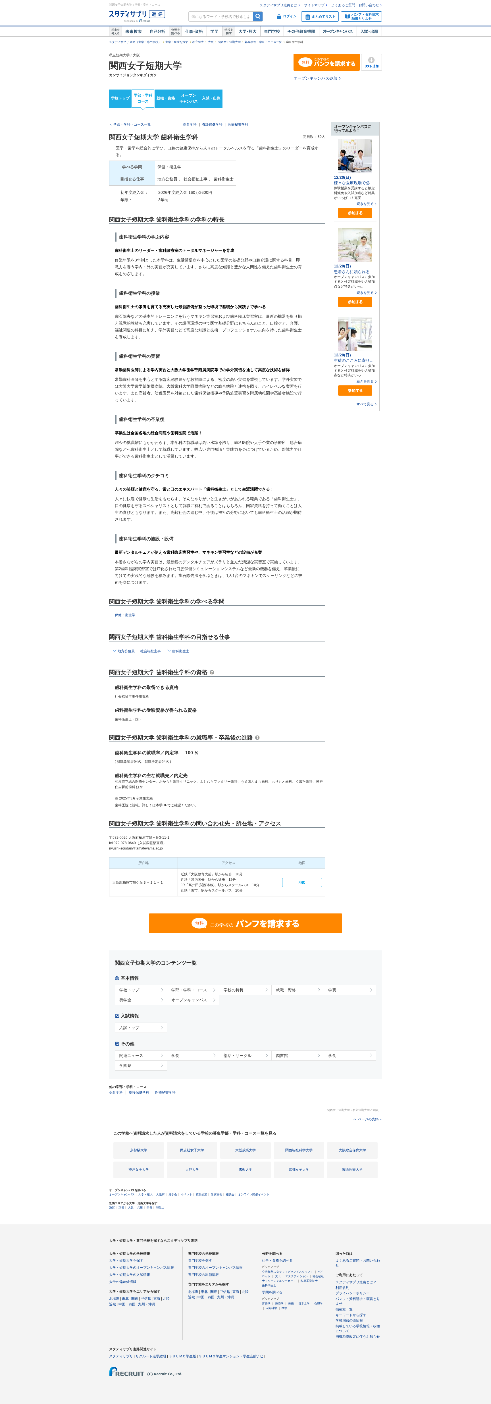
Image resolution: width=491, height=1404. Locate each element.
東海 (156, 1299)
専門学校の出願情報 (203, 1275)
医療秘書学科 (238, 124)
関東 (134, 1299)
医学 (284, 1308)
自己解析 (157, 31)
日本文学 (304, 1303)
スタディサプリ (121, 1356)
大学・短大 (247, 31)
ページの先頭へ (370, 1119)
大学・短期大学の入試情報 (129, 1275)
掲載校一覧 (344, 1309)
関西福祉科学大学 (299, 1150)
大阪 (211, 41)
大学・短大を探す (176, 41)
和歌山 (160, 1207)
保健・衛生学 (125, 615)
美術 (291, 1303)
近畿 (112, 1304)
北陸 (166, 1299)
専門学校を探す (200, 1260)
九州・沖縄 (146, 1304)
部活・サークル (237, 1055)
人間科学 (271, 1308)
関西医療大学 (352, 1170)
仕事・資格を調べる (277, 1260)
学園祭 (125, 1065)
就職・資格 (166, 98)
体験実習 (216, 1194)
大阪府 (160, 1194)
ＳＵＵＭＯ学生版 (182, 1356)
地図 (302, 882)
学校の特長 (234, 990)
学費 (332, 990)
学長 (175, 1055)
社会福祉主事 (150, 651)
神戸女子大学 (138, 1170)
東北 (125, 1299)
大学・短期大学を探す (126, 1260)
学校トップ (120, 98)
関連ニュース (131, 1055)
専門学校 (272, 31)
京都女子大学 (299, 1170)
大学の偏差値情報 (122, 1282)
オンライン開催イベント (253, 1194)
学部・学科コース (143, 98)
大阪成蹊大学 (245, 1150)
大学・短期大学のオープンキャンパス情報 (141, 1268)
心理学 (318, 1303)
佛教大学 (245, 1170)
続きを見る (365, 204)
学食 (332, 1055)
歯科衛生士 (180, 651)
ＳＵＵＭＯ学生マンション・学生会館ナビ (231, 1356)
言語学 (266, 1303)
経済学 (279, 1303)
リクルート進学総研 (151, 1356)
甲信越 (146, 1299)
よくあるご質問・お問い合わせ (355, 5)
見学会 (172, 1194)
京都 (121, 1207)
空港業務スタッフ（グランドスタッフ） (287, 1271)
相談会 (230, 1194)
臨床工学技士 (309, 1280)
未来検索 (134, 31)
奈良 (149, 1207)
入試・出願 (369, 31)
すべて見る (365, 404)
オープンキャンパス (338, 31)
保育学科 (190, 124)
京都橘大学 (138, 1150)
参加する (355, 213)
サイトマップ (314, 5)
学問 (214, 31)
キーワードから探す (351, 1315)
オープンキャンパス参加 (315, 78)
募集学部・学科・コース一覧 (263, 41)
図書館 (282, 1055)
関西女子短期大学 (229, 41)
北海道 (114, 1299)
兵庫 (140, 1207)
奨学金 (125, 1000)
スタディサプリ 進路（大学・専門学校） (135, 41)
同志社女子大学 (192, 1150)
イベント (186, 1194)
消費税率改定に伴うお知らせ (358, 1337)
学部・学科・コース (189, 990)
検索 (258, 16)
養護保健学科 (212, 124)
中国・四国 (127, 1304)
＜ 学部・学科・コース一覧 (130, 124)
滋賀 (112, 1207)
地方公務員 (126, 651)
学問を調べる (272, 1292)
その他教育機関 (301, 31)
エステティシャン (296, 1276)
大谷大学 (192, 1170)
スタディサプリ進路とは (278, 5)
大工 (278, 1276)
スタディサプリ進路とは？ (356, 1282)
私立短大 (198, 41)
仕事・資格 (194, 31)
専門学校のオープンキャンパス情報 (215, 1268)
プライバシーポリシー (353, 1293)
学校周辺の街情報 (349, 1320)
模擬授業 (201, 1194)
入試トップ (129, 1027)
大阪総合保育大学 (352, 1150)
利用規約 (342, 1288)
